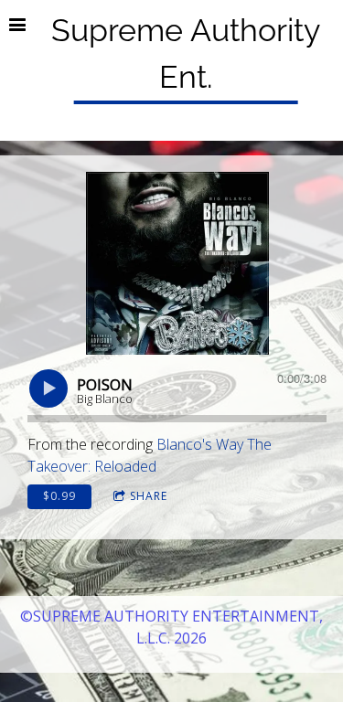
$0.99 (59, 496)
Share (148, 496)
